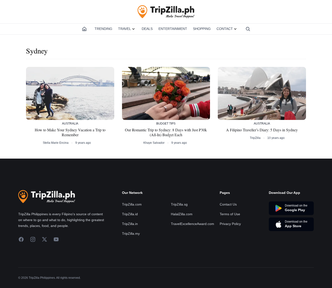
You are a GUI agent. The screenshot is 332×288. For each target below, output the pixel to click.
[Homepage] (84, 29)
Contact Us (228, 204)
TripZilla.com (132, 204)
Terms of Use (230, 214)
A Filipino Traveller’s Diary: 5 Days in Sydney (262, 129)
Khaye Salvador (154, 142)
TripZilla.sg (179, 204)
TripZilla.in (130, 224)
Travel (124, 29)
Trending (103, 29)
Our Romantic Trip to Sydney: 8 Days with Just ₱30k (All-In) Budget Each (166, 132)
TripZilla (255, 138)
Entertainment (172, 29)
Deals (147, 29)
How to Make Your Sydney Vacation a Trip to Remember (70, 132)
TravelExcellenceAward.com (192, 224)
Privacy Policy (230, 224)
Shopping (202, 29)
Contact (225, 29)
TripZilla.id (130, 214)
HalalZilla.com (181, 214)
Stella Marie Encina (56, 142)
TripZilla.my (131, 233)
